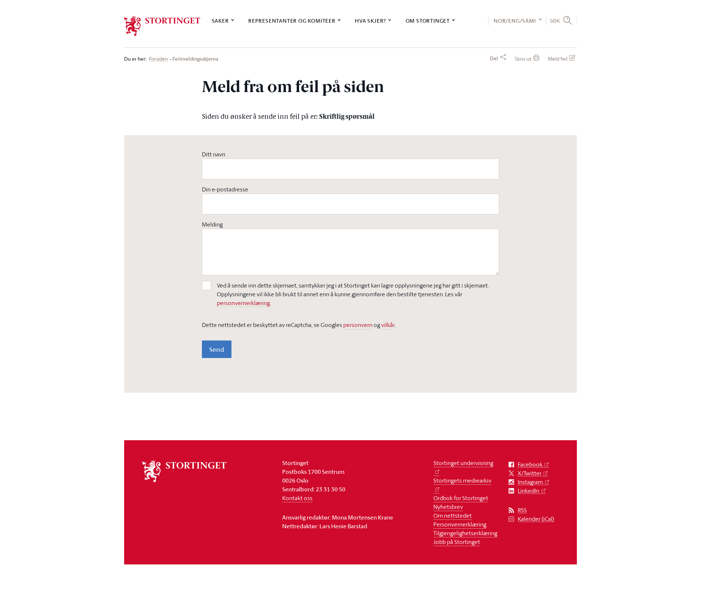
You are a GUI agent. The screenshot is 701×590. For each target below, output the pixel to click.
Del (494, 58)
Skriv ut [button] (523, 58)
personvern (357, 325)
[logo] (162, 26)
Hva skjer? (370, 20)
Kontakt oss (297, 498)
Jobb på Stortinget (456, 542)
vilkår (388, 325)
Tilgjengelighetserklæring (465, 533)
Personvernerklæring (459, 524)
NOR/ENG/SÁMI (515, 20)
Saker (220, 20)
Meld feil (557, 58)
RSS (522, 510)
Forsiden (158, 59)
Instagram (530, 482)
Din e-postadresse (225, 189)
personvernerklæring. (244, 303)
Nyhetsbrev (448, 507)
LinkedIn (528, 491)
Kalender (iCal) (536, 519)
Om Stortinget (428, 20)
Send (216, 349)
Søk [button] (555, 20)
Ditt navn (213, 154)
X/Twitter (529, 473)
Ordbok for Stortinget (460, 498)
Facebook (530, 464)
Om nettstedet (452, 515)
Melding (212, 224)
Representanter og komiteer (292, 20)
